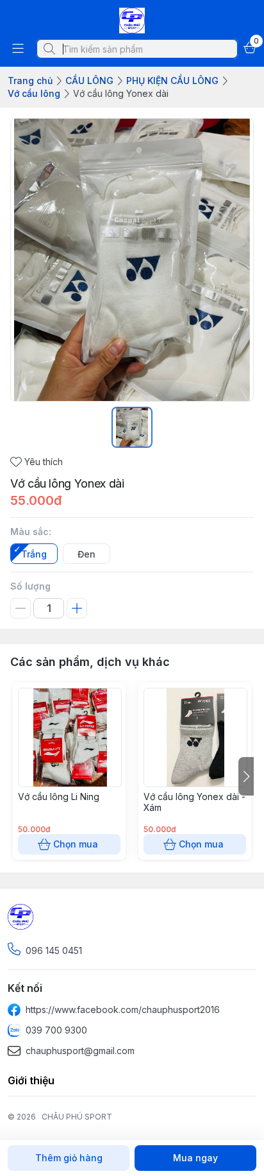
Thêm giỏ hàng (69, 1157)
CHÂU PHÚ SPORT (77, 1116)
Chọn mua (75, 844)
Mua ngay (195, 1157)
